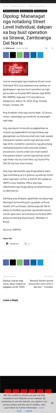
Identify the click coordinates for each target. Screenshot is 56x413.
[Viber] (27, 55)
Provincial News (40, 11)
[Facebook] (6, 55)
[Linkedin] (33, 55)
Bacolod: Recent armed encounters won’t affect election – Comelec (41, 283)
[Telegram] (40, 55)
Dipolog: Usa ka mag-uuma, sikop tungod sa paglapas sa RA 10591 (14, 283)
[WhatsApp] (20, 55)
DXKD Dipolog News (36, 6)
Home (5, 6)
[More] (47, 55)
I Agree (28, 411)
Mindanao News (18, 6)
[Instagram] (16, 392)
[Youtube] (48, 392)
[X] (13, 55)
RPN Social (10, 48)
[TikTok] (32, 392)
